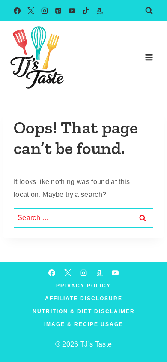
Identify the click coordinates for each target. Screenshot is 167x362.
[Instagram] (44, 11)
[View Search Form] (149, 10)
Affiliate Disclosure (83, 299)
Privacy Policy (83, 286)
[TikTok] (85, 11)
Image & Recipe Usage (83, 324)
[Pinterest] (58, 11)
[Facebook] (17, 11)
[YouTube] (72, 11)
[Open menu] (149, 57)
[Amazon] (99, 11)
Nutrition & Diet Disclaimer (84, 311)
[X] (31, 11)
